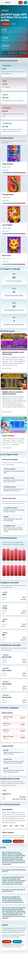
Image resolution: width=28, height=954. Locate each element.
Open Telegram (7, 841)
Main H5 (14, 24)
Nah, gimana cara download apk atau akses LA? (14, 870)
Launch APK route (18, 841)
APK (21, 2)
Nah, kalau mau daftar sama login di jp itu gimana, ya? (13, 890)
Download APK (6, 941)
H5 (25, 2)
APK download (5, 24)
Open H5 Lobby (17, 941)
